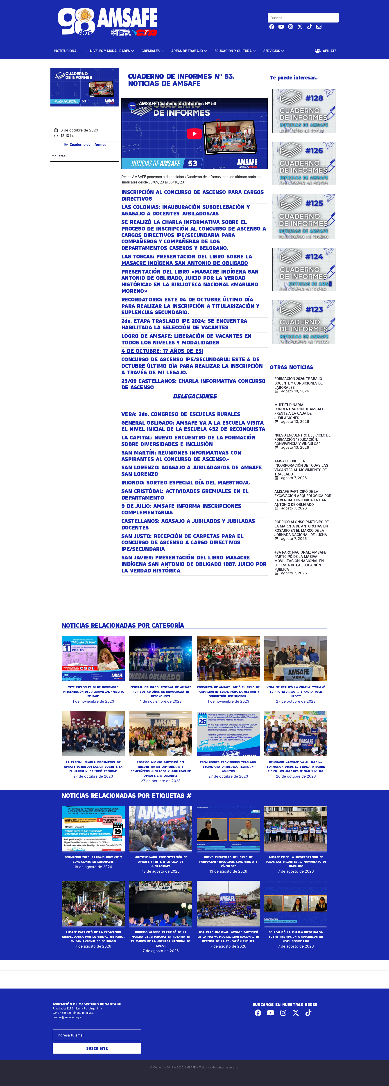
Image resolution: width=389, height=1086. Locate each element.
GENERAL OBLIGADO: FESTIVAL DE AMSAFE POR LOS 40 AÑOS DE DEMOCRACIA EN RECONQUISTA (160, 691)
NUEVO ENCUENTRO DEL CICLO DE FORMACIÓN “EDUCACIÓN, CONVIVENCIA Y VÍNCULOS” (228, 861)
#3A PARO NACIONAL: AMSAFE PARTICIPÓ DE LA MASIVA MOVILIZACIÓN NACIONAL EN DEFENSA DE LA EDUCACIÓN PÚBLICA (228, 936)
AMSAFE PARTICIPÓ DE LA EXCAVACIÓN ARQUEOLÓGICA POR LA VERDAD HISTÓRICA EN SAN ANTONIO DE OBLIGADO (93, 936)
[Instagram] (291, 27)
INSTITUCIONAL (66, 51)
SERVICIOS (271, 51)
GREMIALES (151, 51)
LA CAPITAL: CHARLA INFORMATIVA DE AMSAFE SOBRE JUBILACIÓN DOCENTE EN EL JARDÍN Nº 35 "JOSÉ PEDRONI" (93, 766)
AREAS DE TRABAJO (187, 51)
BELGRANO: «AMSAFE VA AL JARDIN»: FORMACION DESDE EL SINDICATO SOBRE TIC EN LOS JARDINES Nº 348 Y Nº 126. (296, 766)
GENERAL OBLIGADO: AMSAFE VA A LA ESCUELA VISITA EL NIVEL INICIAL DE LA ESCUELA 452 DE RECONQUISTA (193, 426)
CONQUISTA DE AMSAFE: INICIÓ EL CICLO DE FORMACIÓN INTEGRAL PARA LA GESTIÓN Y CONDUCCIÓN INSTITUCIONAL (228, 691)
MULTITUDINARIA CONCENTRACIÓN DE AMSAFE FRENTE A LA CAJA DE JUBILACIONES (160, 861)
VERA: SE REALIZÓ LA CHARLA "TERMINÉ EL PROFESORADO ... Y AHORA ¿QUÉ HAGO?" (296, 691)
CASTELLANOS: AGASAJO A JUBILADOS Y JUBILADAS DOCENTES (188, 524)
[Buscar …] (303, 18)
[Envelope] (319, 27)
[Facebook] (272, 27)
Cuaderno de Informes (88, 145)
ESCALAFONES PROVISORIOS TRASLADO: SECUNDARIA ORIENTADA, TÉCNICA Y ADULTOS (228, 766)
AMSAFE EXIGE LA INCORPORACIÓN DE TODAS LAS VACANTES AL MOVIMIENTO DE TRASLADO (295, 861)
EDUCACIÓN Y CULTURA (233, 51)
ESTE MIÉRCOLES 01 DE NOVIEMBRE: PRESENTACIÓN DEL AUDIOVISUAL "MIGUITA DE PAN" (93, 691)
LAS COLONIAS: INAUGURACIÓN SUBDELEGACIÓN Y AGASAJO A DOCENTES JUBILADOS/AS (185, 210)
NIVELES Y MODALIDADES (110, 51)
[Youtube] (281, 27)
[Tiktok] (309, 27)
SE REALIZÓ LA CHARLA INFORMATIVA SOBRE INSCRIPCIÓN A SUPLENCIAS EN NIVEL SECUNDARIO (296, 936)
